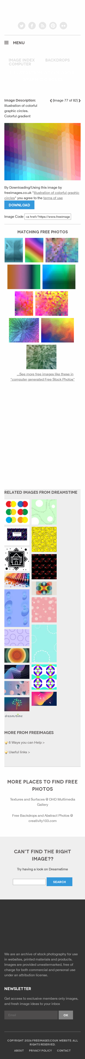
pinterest (53, 25)
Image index (22, 59)
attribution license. (33, 975)
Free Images (28, 918)
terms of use (53, 198)
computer (20, 63)
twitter (21, 25)
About (19, 1050)
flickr (63, 25)
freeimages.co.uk (42, 9)
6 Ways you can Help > (26, 742)
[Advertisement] (42, 438)
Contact (64, 1050)
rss (42, 25)
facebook (32, 25)
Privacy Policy (40, 1050)
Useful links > (19, 752)
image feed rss (52, 936)
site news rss (42, 936)
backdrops (57, 59)
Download (19, 205)
